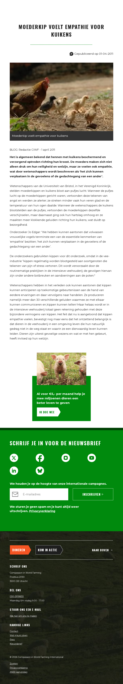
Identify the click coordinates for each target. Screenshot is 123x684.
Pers (12, 639)
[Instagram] (66, 458)
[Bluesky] (40, 471)
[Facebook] (40, 458)
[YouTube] (91, 458)
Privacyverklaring (19, 668)
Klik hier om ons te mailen (23, 616)
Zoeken (14, 663)
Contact (14, 631)
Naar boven (100, 550)
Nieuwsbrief (16, 643)
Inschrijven (91, 494)
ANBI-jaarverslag (18, 672)
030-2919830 (17, 596)
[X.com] (14, 458)
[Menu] (117, 5)
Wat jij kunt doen (18, 635)
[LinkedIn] (14, 471)
